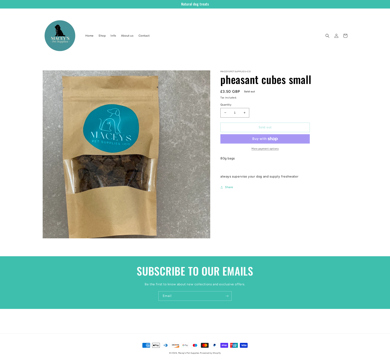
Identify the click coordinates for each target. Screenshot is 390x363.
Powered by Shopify (210, 353)
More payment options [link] (265, 148)
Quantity (225, 104)
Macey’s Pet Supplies (188, 353)
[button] (327, 35)
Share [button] (229, 187)
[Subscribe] (226, 296)
